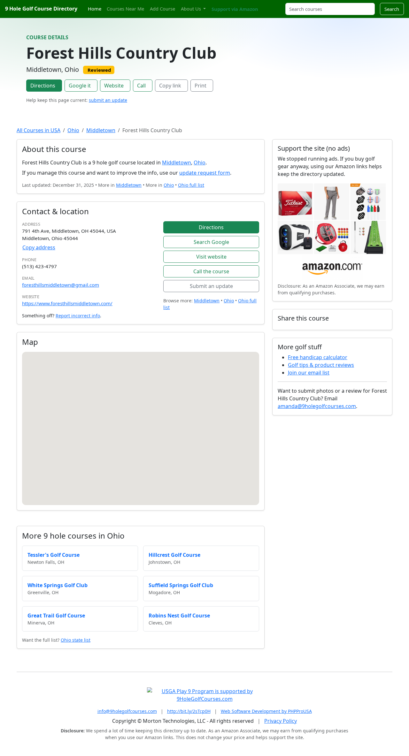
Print (200, 85)
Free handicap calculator (317, 357)
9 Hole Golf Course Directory (41, 8)
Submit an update (211, 286)
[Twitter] (265, 5)
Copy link (170, 85)
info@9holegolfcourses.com (127, 711)
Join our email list (308, 372)
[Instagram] (271, 5)
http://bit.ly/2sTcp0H (189, 711)
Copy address (38, 247)
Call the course (211, 271)
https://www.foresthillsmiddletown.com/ (67, 303)
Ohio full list (191, 185)
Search (391, 9)
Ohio (73, 130)
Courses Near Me (125, 8)
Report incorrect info (78, 316)
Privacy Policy (280, 720)
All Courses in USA (38, 130)
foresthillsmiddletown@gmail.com (60, 285)
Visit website (211, 256)
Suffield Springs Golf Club (181, 585)
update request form (204, 172)
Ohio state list (75, 640)
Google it (80, 85)
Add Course (162, 8)
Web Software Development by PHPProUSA (266, 711)
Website (114, 85)
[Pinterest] (276, 5)
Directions (42, 85)
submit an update (108, 100)
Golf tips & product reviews (321, 364)
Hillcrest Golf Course (174, 554)
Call (141, 85)
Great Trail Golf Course (56, 615)
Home (94, 8)
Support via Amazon (235, 9)
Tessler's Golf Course (53, 554)
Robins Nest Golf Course (179, 615)
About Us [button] (191, 8)
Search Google (211, 242)
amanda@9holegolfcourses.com (317, 406)
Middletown (100, 130)
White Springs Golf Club (57, 585)
